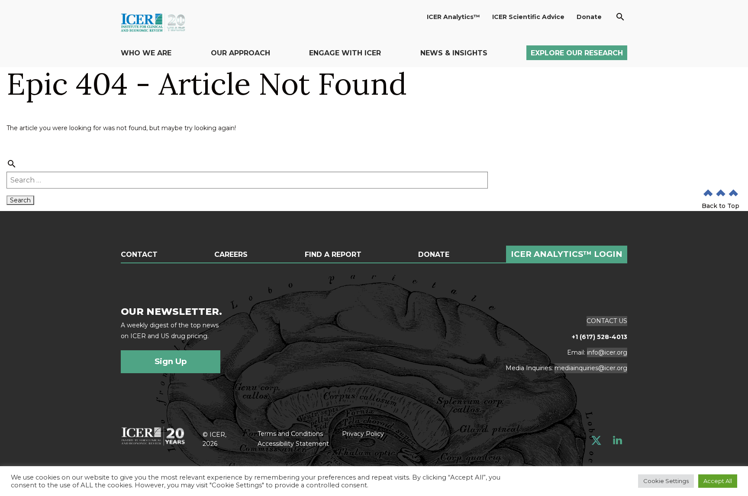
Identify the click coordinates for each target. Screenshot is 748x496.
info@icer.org (607, 352)
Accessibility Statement (293, 444)
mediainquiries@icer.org (591, 368)
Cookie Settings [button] (666, 480)
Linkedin (617, 440)
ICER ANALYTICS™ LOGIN (566, 254)
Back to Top (720, 206)
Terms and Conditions (290, 434)
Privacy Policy (363, 434)
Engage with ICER (345, 53)
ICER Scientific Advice (528, 17)
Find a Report (333, 254)
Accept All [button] (717, 480)
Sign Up (171, 361)
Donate (589, 17)
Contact (139, 254)
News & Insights (453, 53)
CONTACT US (607, 321)
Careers (231, 254)
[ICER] (153, 435)
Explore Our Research (577, 53)
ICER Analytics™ (453, 17)
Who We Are (146, 53)
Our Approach (240, 53)
